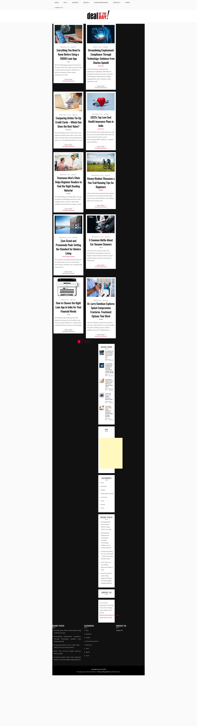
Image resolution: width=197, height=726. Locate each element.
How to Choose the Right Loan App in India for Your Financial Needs (68, 307)
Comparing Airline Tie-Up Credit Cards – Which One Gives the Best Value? (68, 122)
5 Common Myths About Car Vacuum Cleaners (101, 242)
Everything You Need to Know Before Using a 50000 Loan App (68, 54)
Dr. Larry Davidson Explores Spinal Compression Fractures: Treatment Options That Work (101, 310)
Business (75, 2)
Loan (68, 62)
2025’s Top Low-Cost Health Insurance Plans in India (101, 121)
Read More (68, 79)
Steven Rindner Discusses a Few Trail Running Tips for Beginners (101, 182)
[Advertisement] (111, 453)
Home (57, 2)
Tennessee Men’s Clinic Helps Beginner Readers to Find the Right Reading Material (68, 184)
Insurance (101, 129)
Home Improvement (101, 2)
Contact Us (59, 7)
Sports (103, 504)
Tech (102, 508)
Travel (127, 2)
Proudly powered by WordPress (86, 672)
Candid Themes (115, 672)
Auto (65, 2)
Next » (88, 341)
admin (74, 47)
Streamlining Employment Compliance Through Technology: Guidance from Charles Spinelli (101, 56)
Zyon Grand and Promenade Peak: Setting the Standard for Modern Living (68, 247)
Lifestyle (116, 2)
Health (86, 2)
